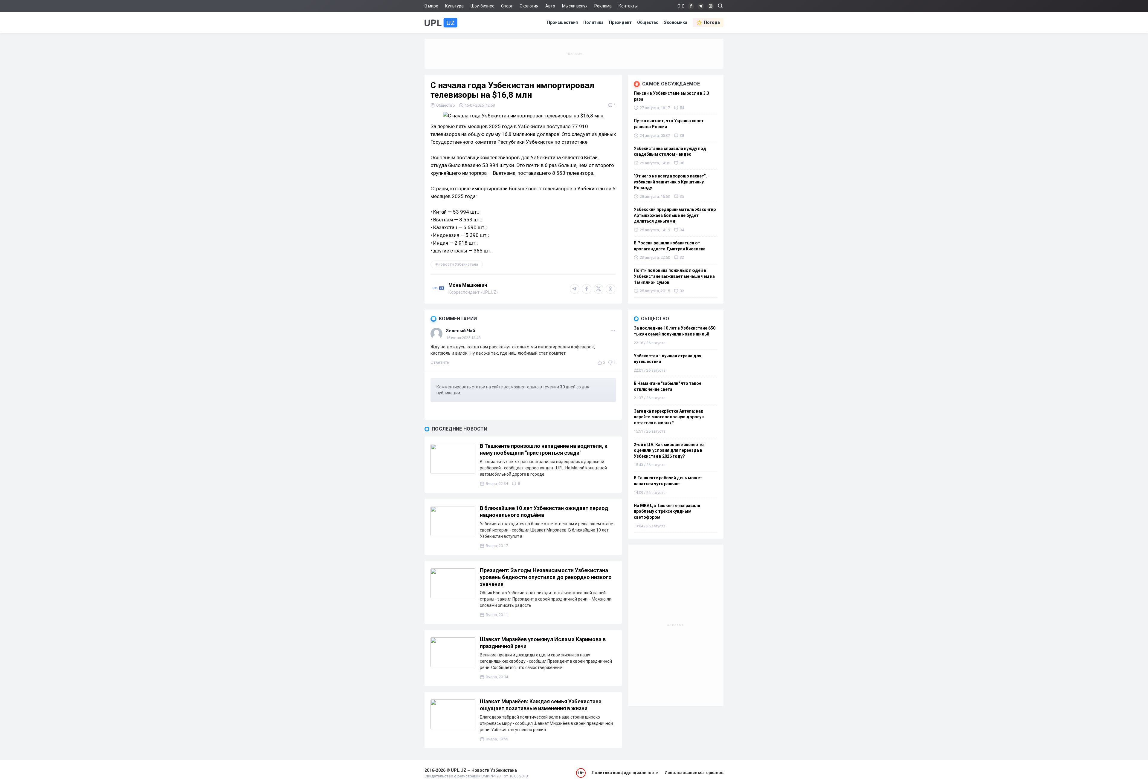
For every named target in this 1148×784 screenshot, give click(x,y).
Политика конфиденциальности (625, 772)
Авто (550, 6)
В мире (431, 6)
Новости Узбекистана (458, 264)
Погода (712, 22)
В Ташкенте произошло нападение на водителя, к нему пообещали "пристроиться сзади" (543, 449)
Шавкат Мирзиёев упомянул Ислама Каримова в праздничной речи (543, 642)
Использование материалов (694, 772)
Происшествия (562, 22)
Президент (620, 22)
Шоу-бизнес (482, 6)
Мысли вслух (574, 6)
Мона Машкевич (467, 285)
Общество (648, 22)
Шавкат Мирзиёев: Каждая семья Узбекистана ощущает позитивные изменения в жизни (541, 704)
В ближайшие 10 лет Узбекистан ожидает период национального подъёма (544, 511)
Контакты (628, 6)
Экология (529, 6)
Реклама (603, 6)
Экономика (675, 22)
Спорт (507, 6)
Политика (593, 22)
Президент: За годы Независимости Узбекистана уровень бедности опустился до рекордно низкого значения (546, 577)
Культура (454, 6)
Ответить (439, 362)
